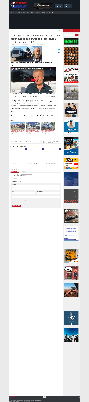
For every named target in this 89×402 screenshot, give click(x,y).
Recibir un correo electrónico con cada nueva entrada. (21, 203)
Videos (53, 12)
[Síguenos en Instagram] (77, 30)
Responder (15, 178)
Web (12, 195)
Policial (28, 12)
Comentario (14, 184)
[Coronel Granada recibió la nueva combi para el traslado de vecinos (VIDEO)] (48, 126)
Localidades (37, 12)
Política (32, 12)
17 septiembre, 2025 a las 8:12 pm (26, 174)
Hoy (14, 12)
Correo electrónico (40, 191)
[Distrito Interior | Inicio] (19, 5)
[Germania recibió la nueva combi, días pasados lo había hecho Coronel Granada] (33, 126)
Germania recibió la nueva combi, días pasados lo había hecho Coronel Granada (32, 131)
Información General (21, 12)
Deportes (43, 12)
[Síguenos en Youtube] (74, 30)
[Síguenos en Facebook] (73, 30)
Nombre (13, 191)
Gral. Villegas (14, 30)
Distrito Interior (15, 44)
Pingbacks (23, 171)
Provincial (49, 12)
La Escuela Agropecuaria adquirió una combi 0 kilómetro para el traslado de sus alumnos (18, 131)
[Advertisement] (44, 21)
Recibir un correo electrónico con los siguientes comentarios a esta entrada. (25, 200)
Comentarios (15, 171)
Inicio (11, 12)
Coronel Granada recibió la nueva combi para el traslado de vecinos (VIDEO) (47, 131)
